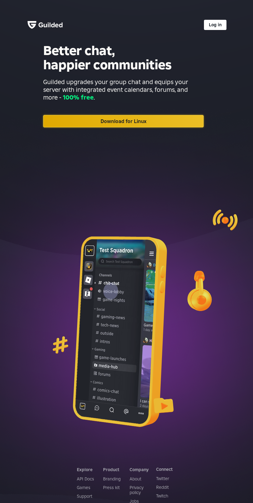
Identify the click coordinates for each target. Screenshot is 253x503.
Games (83, 487)
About (135, 478)
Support (84, 496)
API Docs (85, 478)
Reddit (162, 487)
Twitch (162, 495)
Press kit (111, 487)
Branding (112, 478)
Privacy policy (136, 490)
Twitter (162, 478)
